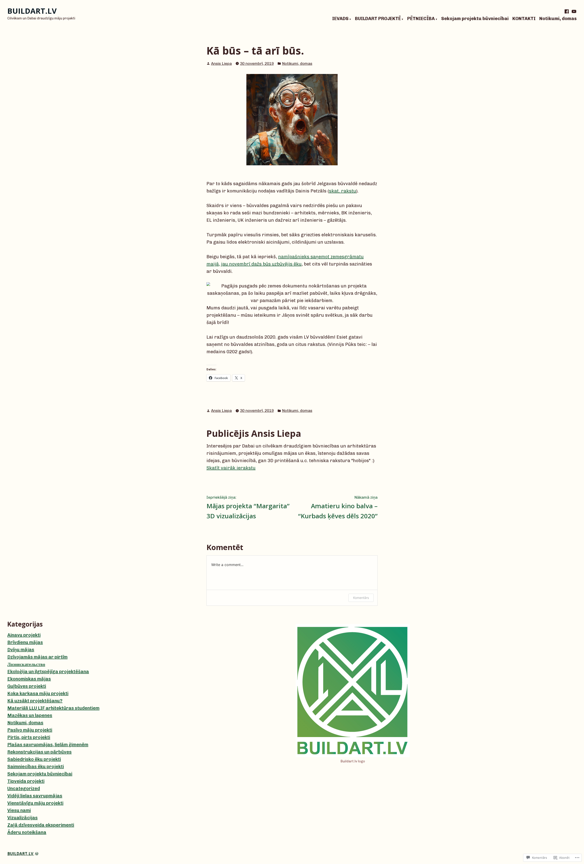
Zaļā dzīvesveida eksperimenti (40, 825)
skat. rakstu (342, 191)
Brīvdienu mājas (25, 642)
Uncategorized (23, 788)
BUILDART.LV (32, 11)
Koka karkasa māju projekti (37, 693)
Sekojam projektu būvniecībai (475, 19)
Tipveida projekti (25, 781)
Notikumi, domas (558, 19)
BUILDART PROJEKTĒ (378, 19)
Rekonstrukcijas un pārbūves (39, 752)
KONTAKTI (524, 19)
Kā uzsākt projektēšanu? (35, 700)
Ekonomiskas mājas (29, 679)
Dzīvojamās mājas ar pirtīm (37, 657)
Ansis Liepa (221, 63)
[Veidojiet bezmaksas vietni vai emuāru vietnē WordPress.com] (36, 853)
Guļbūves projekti (26, 686)
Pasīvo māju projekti (29, 730)
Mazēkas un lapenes (29, 715)
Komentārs (361, 598)
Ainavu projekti (24, 635)
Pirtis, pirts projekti (28, 737)
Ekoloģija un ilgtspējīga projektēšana (48, 671)
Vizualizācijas (22, 817)
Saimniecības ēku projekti (35, 766)
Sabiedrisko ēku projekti (34, 759)
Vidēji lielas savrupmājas (34, 795)
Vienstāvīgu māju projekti (35, 803)
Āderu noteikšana (26, 832)
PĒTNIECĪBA (421, 19)
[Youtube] (573, 11)
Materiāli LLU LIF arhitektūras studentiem (53, 708)
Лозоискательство (26, 664)
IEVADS (340, 19)
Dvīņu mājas (20, 649)
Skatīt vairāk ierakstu (231, 468)
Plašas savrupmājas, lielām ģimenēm (47, 744)
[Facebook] (567, 11)
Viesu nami (19, 810)
